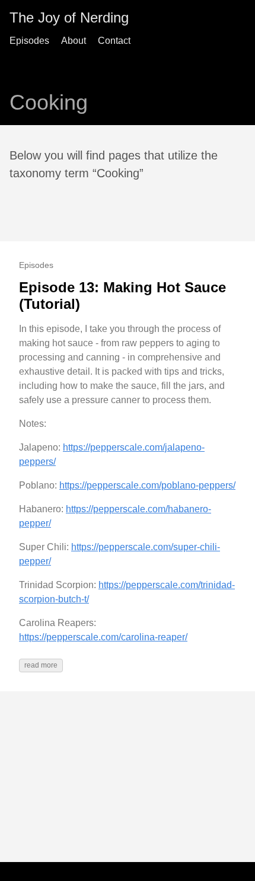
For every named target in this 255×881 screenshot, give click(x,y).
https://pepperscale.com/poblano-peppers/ (147, 485)
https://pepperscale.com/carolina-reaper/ (103, 637)
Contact (114, 41)
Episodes (29, 41)
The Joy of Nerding (69, 17)
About (73, 41)
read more (41, 665)
